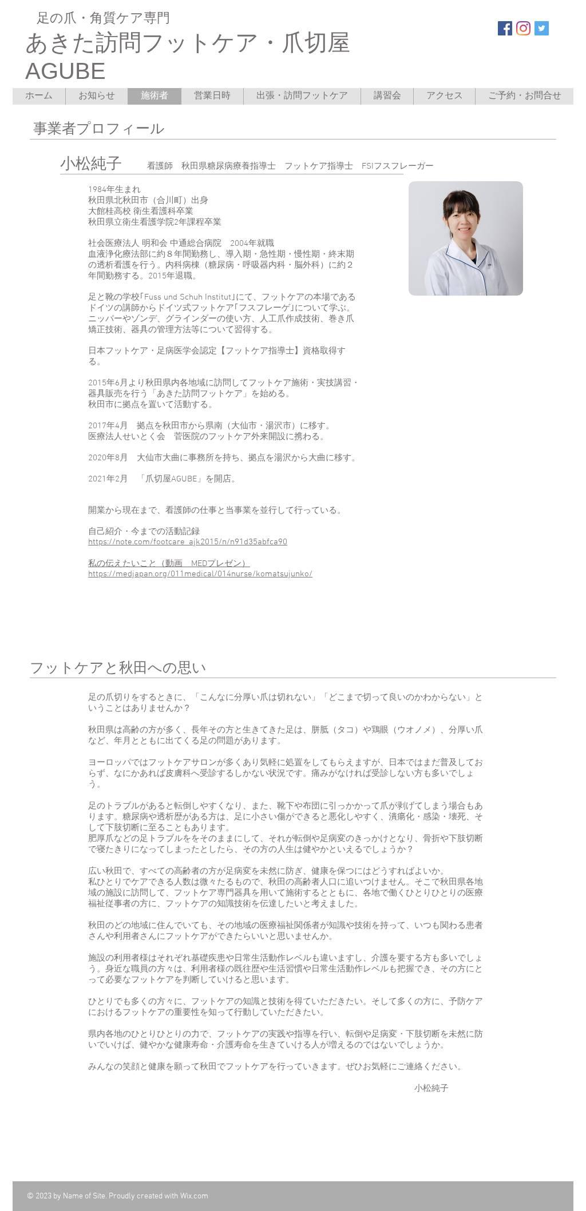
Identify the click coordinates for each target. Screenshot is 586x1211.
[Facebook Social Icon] (505, 28)
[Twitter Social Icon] (541, 28)
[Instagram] (523, 28)
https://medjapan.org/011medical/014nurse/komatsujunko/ (200, 574)
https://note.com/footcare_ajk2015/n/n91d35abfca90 (187, 542)
